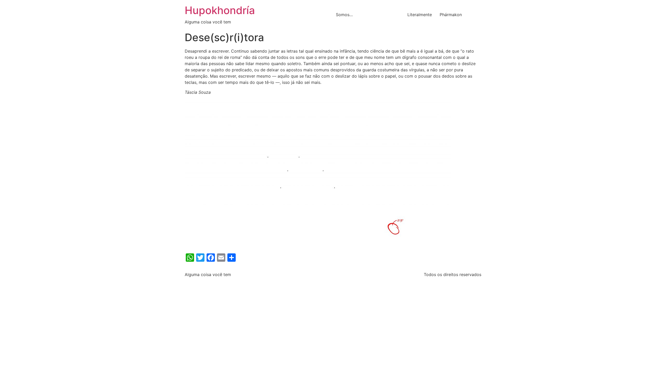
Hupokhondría (220, 10)
